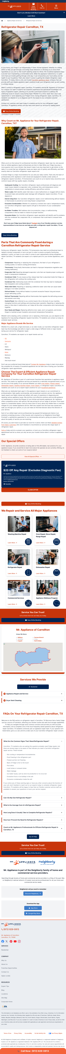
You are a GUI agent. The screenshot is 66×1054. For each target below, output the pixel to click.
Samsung (8, 341)
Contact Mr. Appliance (38, 364)
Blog (2, 990)
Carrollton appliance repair (40, 80)
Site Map (4, 998)
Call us (3, 430)
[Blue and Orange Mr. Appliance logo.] (23, 862)
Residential (34, 686)
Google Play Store (34, 913)
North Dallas (38, 641)
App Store (34, 908)
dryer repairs (35, 385)
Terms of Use (7, 1033)
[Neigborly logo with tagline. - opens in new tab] (47, 862)
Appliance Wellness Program (47, 598)
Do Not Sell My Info (40, 1033)
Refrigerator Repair (15, 567)
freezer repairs (55, 383)
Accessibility (28, 1033)
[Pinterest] (11, 941)
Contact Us (5, 972)
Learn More (11, 542)
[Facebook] (2, 941)
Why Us (3, 960)
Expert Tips (5, 986)
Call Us (42, 8)
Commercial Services (16, 598)
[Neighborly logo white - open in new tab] (5, 1)
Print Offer (8, 484)
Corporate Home (6, 1001)
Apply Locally (5, 976)
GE (6, 338)
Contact (34, 223)
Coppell (20, 641)
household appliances (48, 387)
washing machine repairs (22, 385)
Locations (4, 994)
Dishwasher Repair (43, 567)
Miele (6, 352)
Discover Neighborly (31, 893)
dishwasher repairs (7, 385)
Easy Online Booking (33, 7)
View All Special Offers (31, 456)
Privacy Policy (18, 1033)
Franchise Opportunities (9, 968)
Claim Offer (33, 490)
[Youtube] (15, 941)
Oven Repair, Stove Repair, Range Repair (46, 535)
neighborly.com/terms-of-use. (13, 479)
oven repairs (45, 383)
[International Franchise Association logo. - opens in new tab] (4, 1007)
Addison (20, 637)
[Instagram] (19, 941)
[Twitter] (7, 941)
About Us (4, 964)
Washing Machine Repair (17, 534)
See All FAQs (33, 837)
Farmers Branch (39, 637)
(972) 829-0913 (11, 929)
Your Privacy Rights (56, 1033)
